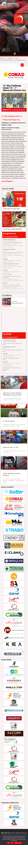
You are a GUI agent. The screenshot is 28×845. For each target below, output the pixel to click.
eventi (5, 205)
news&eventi (12, 225)
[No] (26, 839)
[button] (15, 54)
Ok (8, 842)
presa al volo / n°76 (10, 447)
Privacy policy (18, 842)
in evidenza (14, 301)
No (12, 842)
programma (9, 233)
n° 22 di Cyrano (9, 421)
